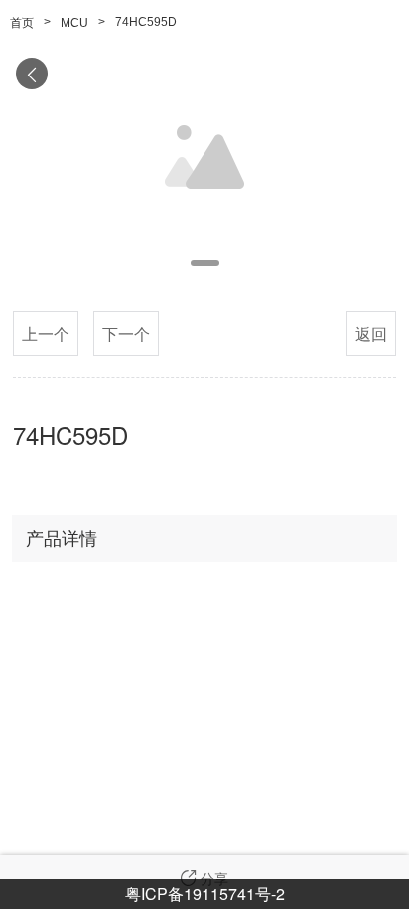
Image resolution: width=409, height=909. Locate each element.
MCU (74, 23)
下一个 (126, 333)
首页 (22, 23)
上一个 (45, 333)
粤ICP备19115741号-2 (205, 893)
